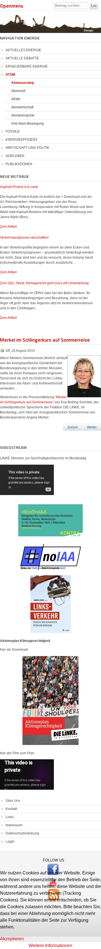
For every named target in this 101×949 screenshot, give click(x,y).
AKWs (15, 99)
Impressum (14, 825)
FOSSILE (13, 131)
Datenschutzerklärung (22, 833)
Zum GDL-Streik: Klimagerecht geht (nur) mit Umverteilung (44, 283)
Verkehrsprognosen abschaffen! (24, 238)
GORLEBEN (15, 156)
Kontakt (11, 809)
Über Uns (13, 801)
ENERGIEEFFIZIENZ (21, 140)
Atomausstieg (22, 83)
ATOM (10, 75)
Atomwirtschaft (22, 107)
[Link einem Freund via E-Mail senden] (7, 351)
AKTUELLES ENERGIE (23, 50)
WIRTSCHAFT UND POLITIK (27, 148)
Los (94, 5)
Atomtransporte (23, 115)
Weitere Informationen (50, 945)
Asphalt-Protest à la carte (19, 187)
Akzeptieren (12, 938)
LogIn (10, 841)
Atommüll (18, 91)
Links (10, 817)
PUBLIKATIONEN (19, 164)
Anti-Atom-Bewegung (27, 124)
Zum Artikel (8, 227)
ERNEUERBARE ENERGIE (27, 66)
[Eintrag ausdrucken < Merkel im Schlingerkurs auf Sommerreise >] (2, 351)
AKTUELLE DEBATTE (22, 58)
